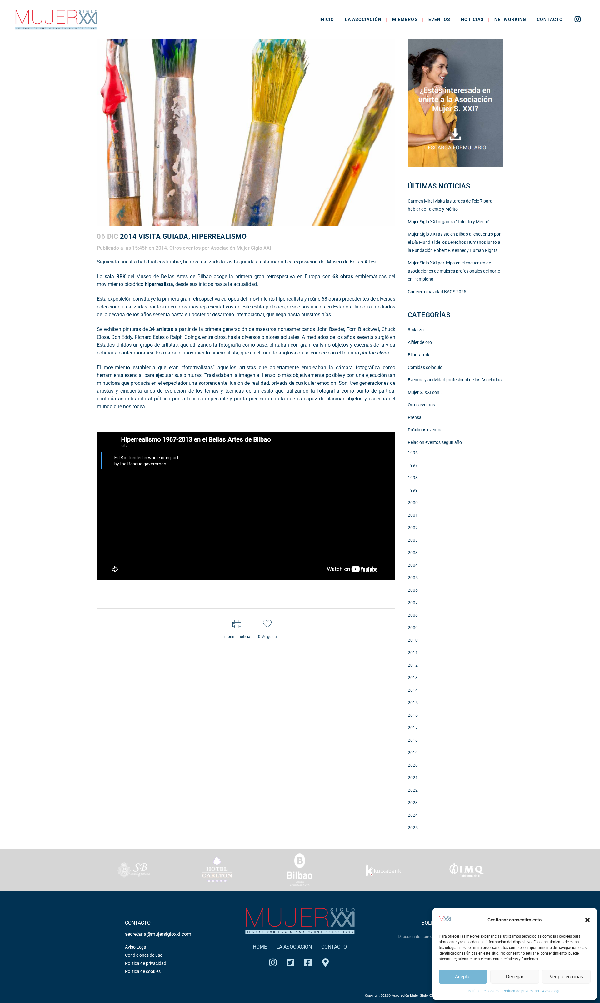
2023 (413, 802)
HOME (260, 947)
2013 (413, 677)
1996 (413, 452)
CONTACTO (334, 947)
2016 (413, 715)
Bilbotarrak (418, 354)
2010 (413, 640)
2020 (413, 765)
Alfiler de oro (420, 342)
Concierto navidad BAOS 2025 (437, 291)
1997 (413, 465)
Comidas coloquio (425, 367)
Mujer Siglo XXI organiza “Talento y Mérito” (449, 221)
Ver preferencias (566, 976)
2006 (413, 590)
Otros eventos (185, 248)
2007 (413, 602)
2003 (413, 540)
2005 (413, 577)
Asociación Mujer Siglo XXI (241, 248)
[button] (587, 920)
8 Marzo (416, 329)
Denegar (514, 976)
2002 (413, 527)
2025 (413, 827)
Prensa (415, 417)
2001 (413, 515)
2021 (413, 777)
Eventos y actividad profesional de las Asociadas (455, 379)
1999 (413, 490)
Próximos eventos (425, 429)
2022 (413, 790)
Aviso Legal (552, 991)
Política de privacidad (520, 991)
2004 (413, 565)
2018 (413, 740)
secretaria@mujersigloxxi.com (158, 934)
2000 (413, 502)
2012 (413, 665)
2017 (413, 727)
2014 (161, 248)
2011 (413, 652)
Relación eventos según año (435, 442)
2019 (413, 752)
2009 (413, 627)
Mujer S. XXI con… (425, 392)
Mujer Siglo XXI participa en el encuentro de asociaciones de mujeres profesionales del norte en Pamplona (454, 271)
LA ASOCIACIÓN (294, 947)
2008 (413, 615)
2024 (413, 815)
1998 (413, 477)
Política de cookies (483, 991)
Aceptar (463, 976)
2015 (413, 702)
